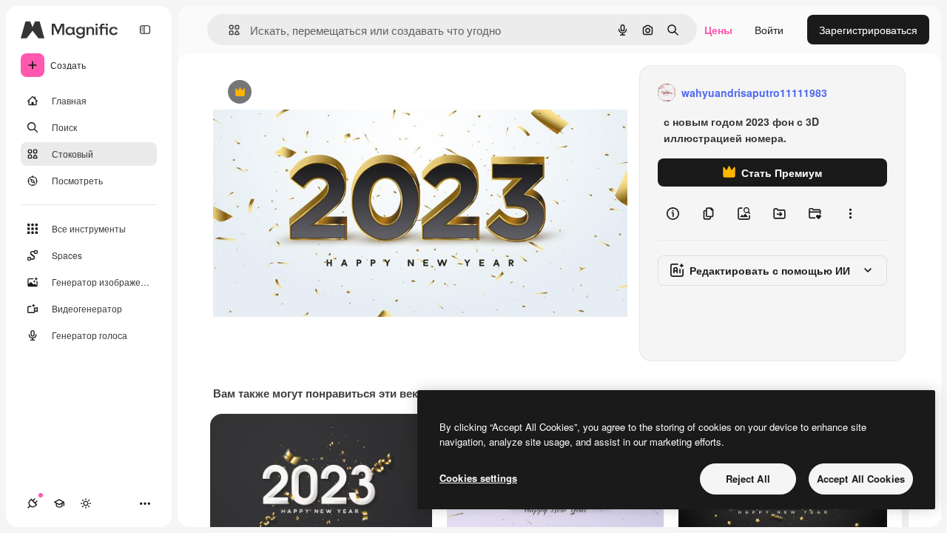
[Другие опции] (850, 213)
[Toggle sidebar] (145, 29)
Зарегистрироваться (868, 29)
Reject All (748, 479)
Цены (718, 29)
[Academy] (59, 503)
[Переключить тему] (86, 503)
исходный (312, 93)
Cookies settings (478, 478)
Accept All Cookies (861, 479)
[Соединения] (32, 503)
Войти (769, 29)
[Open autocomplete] (228, 30)
